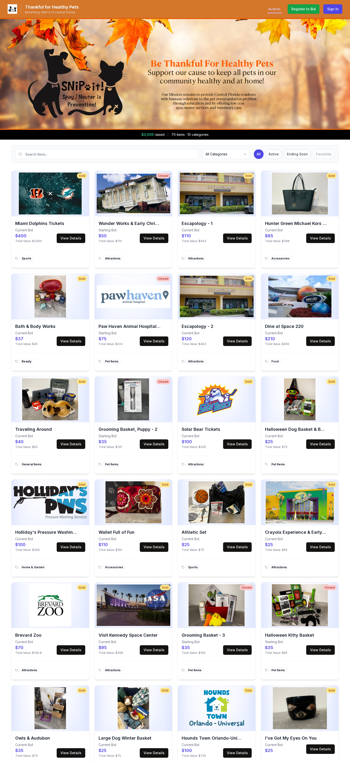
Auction (274, 9)
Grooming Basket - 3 (203, 635)
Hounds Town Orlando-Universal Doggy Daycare (233, 738)
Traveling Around (33, 429)
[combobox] (226, 154)
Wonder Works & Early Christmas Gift (138, 223)
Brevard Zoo (28, 635)
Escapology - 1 (197, 223)
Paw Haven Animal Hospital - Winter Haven (144, 326)
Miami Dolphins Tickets (39, 223)
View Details (70, 238)
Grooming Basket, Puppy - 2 (128, 429)
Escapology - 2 (197, 326)
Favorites (323, 154)
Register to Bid (303, 9)
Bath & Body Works (35, 326)
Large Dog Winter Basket (125, 738)
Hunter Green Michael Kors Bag (298, 223)
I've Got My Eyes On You (291, 738)
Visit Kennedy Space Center (128, 635)
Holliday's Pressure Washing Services (55, 532)
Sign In (333, 9)
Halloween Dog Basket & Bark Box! (301, 429)
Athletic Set (194, 532)
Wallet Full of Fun (117, 532)
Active (274, 154)
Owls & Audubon (32, 738)
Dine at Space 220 (284, 326)
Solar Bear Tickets (201, 429)
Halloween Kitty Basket (289, 635)
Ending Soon (297, 154)
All (259, 154)
